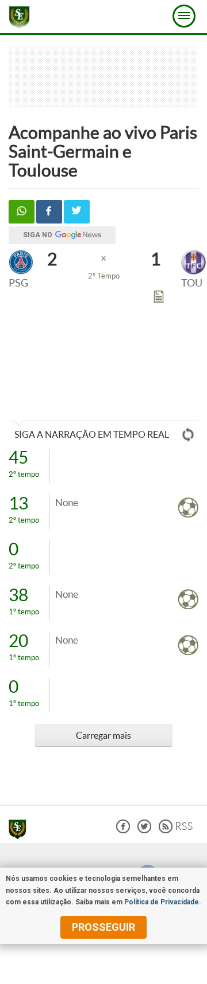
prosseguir (103, 927)
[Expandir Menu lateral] (183, 16)
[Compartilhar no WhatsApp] (21, 212)
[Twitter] (144, 830)
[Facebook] (123, 830)
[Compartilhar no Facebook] (49, 212)
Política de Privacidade (161, 902)
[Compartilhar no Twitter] (77, 212)
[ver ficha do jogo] (159, 299)
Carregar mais (103, 735)
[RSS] (176, 830)
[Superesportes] (20, 831)
